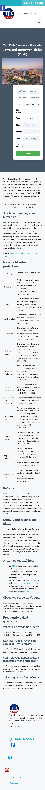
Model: (19, 132)
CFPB (26, 592)
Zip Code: (18, 111)
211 (13, 566)
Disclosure (13, 783)
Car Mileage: (19, 145)
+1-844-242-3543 (23, 739)
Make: (18, 125)
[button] (2, 8)
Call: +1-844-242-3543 (33, 3)
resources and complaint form (27, 583)
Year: (18, 118)
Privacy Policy (15, 777)
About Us (22, 726)
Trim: (18, 138)
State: (18, 104)
